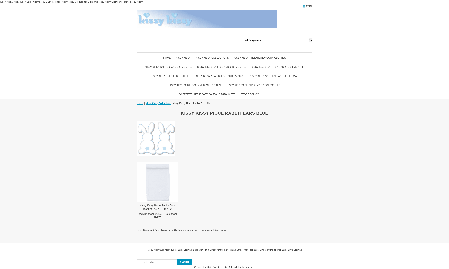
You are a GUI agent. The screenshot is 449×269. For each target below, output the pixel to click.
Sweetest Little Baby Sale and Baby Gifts (207, 94)
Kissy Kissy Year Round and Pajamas (220, 76)
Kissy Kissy (183, 57)
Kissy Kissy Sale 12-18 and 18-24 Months (277, 66)
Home (167, 57)
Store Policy (250, 94)
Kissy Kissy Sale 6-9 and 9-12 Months (221, 66)
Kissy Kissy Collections (212, 57)
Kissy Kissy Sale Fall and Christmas (274, 76)
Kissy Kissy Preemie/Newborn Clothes (260, 57)
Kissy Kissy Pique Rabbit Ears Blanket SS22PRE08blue (157, 207)
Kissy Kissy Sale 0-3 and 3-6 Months (168, 66)
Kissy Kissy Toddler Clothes (170, 76)
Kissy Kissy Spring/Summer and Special (195, 85)
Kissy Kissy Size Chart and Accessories (253, 85)
